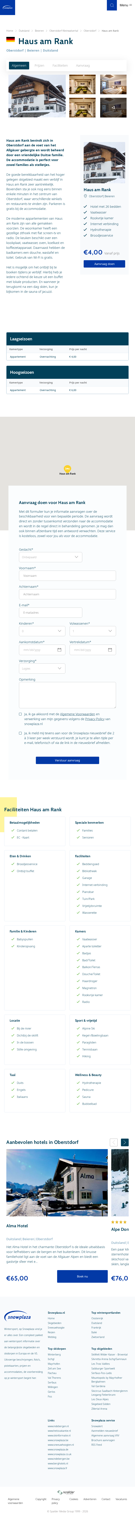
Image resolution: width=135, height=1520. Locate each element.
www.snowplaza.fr (57, 1468)
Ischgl (51, 1359)
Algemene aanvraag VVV (105, 1435)
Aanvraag (83, 65)
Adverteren (89, 1499)
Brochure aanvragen (103, 1440)
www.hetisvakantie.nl (59, 1430)
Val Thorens (54, 1377)
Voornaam (26, 568)
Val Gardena (98, 1386)
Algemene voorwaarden (15, 1501)
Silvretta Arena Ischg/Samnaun (109, 1359)
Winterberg (54, 1354)
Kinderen (25, 623)
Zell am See (54, 1368)
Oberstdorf (90, 30)
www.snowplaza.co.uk (59, 1454)
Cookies (73, 1499)
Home (9, 30)
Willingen (53, 1387)
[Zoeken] (112, 5)
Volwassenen (79, 623)
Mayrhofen (54, 1363)
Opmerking (27, 679)
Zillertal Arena (99, 1408)
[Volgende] (125, 1142)
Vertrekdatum (79, 642)
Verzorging (27, 661)
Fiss (50, 1396)
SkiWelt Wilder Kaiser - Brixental (109, 1354)
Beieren (39, 30)
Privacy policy (56, 1501)
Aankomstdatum (31, 642)
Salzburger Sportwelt (103, 1368)
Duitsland (24, 30)
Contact (106, 1499)
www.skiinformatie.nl (59, 1435)
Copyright (41, 1499)
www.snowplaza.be (58, 1440)
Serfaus (52, 1382)
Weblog (52, 1337)
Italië (94, 1332)
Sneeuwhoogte (56, 1327)
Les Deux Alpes (100, 1399)
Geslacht (25, 549)
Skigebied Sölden (100, 1404)
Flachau (52, 1373)
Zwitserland (97, 1337)
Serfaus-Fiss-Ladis (101, 1373)
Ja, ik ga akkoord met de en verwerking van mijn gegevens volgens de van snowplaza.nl (67, 719)
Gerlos (51, 1391)
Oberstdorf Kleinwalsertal (63, 30)
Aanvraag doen (104, 264)
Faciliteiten (60, 65)
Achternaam (28, 586)
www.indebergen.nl (58, 1426)
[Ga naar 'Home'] (7, 7)
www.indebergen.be (59, 1458)
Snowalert (97, 1426)
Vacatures (121, 1499)
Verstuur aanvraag (67, 760)
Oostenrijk (97, 1318)
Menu (124, 5)
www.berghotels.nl (58, 1463)
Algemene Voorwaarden (77, 714)
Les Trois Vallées (100, 1363)
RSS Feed (96, 1444)
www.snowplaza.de (58, 1449)
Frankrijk (96, 1327)
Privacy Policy (94, 719)
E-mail (23, 605)
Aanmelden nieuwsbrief (104, 1430)
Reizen (51, 1332)
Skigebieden (54, 1323)
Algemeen (19, 65)
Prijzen (39, 65)
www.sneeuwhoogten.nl (61, 1444)
